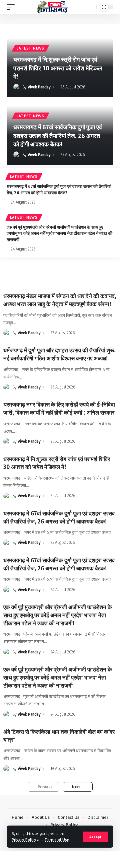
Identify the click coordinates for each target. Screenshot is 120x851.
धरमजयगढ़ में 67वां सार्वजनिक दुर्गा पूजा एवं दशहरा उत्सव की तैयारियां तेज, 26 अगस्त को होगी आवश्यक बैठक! (57, 135)
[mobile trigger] (12, 7)
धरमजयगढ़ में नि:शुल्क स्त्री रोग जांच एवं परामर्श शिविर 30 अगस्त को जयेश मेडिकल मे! (57, 67)
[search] (91, 7)
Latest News (30, 48)
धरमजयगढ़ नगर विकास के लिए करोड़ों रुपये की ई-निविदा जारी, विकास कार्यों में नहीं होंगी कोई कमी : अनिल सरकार (59, 408)
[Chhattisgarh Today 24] (52, 7)
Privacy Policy (24, 839)
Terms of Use (57, 839)
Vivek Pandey (39, 86)
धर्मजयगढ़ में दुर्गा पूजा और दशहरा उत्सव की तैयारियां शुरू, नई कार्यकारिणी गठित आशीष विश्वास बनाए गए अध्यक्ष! (59, 354)
